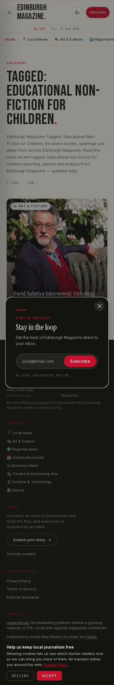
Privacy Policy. (56, 664)
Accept (49, 675)
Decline (20, 675)
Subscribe (80, 361)
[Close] (99, 306)
